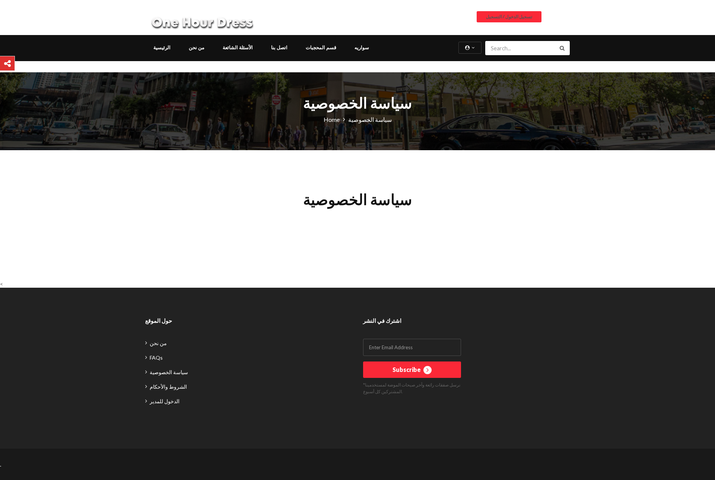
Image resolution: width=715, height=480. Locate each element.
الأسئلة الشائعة (238, 47)
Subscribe (407, 369)
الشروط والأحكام (168, 386)
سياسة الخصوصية (169, 372)
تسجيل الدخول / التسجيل (509, 16)
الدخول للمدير (164, 401)
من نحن (196, 47)
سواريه (362, 47)
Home (332, 119)
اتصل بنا (279, 47)
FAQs (156, 357)
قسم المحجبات (321, 47)
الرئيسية (162, 47)
